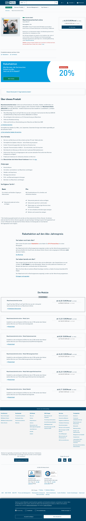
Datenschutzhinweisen (31, 505)
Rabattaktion (5, 54)
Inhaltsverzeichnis (7, 124)
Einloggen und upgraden (22, 276)
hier (36, 159)
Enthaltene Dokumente (14, 308)
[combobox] (42, 2)
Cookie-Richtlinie (47, 505)
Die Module (14, 54)
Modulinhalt (11, 326)
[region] (43, 507)
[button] (71, 2)
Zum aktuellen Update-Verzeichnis (11, 132)
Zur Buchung (19, 254)
